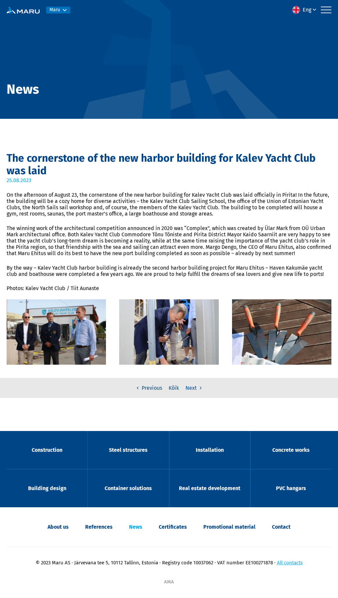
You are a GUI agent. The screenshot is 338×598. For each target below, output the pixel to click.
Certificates (173, 527)
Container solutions (128, 488)
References (99, 527)
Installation (210, 450)
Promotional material (229, 527)
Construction (47, 450)
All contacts (290, 563)
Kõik (174, 388)
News (135, 527)
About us (58, 527)
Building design (47, 488)
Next (192, 388)
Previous (151, 388)
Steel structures (128, 450)
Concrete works (291, 450)
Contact (281, 527)
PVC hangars (291, 488)
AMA (169, 582)
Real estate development (209, 488)
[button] (305, 10)
